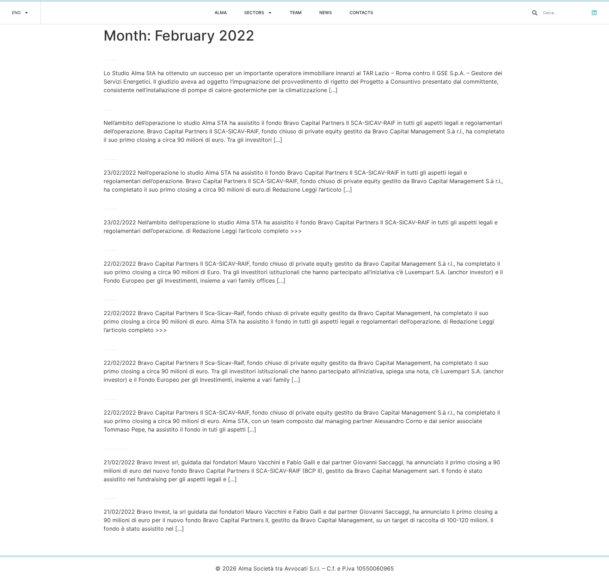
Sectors (254, 12)
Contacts (361, 12)
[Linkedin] (594, 12)
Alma (221, 12)
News (325, 12)
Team (296, 12)
